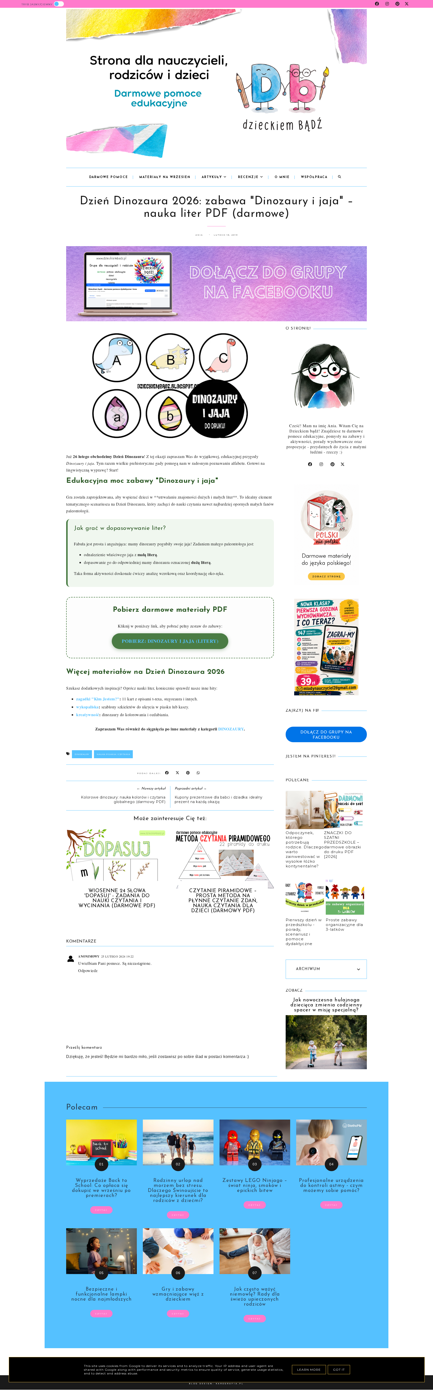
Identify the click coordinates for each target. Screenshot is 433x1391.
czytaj (101, 1210)
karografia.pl (230, 1383)
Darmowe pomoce (108, 177)
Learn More (309, 1369)
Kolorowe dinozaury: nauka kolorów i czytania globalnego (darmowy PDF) (123, 799)
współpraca (314, 177)
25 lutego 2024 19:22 (117, 956)
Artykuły (213, 177)
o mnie (282, 177)
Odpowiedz (88, 970)
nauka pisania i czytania (113, 754)
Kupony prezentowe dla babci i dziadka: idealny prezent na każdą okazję (219, 799)
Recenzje (249, 177)
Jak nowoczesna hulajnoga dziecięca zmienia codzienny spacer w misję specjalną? (326, 1005)
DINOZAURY (231, 729)
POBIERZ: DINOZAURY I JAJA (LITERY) (170, 641)
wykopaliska (87, 707)
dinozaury (82, 754)
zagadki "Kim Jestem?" (98, 699)
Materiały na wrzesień (164, 177)
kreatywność (87, 714)
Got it (339, 1369)
